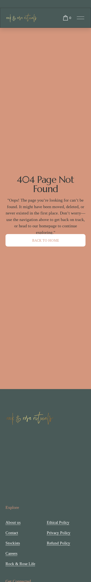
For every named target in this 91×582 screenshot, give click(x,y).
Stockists (13, 543)
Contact (12, 533)
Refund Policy (58, 543)
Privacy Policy (58, 533)
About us (13, 522)
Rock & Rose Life (20, 564)
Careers (11, 553)
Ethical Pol (56, 522)
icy (67, 522)
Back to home (45, 240)
